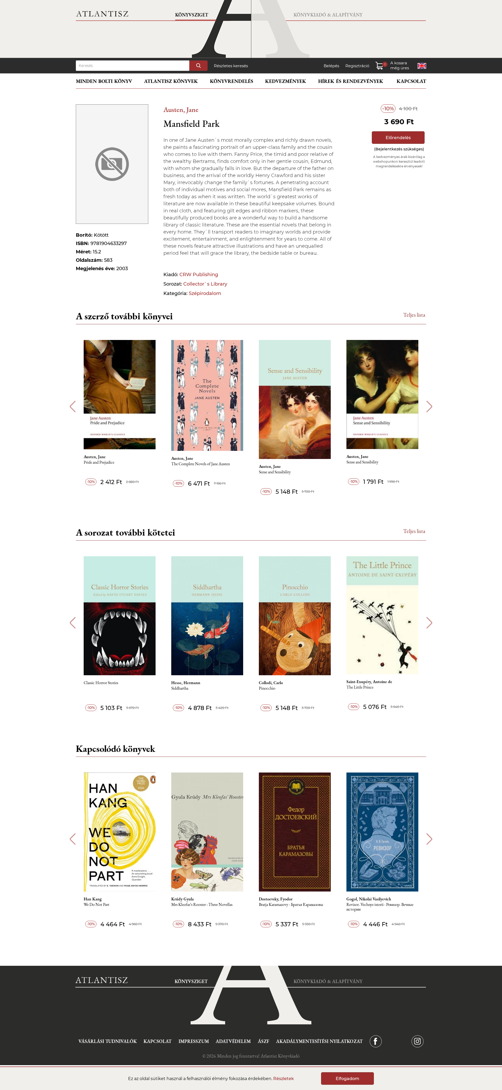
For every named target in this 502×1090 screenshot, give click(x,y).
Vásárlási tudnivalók (107, 1041)
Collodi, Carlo (271, 682)
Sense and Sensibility (275, 472)
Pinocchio (267, 688)
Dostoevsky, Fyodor (276, 899)
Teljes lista (414, 315)
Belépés (331, 65)
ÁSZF (263, 1041)
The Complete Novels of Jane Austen (200, 464)
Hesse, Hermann (185, 682)
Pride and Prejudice (99, 462)
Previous (72, 406)
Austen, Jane (180, 109)
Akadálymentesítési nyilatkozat (319, 1041)
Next (429, 406)
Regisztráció (357, 65)
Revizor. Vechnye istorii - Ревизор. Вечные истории (379, 907)
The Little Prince (359, 687)
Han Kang (93, 899)
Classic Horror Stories (101, 682)
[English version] (422, 66)
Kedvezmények (285, 81)
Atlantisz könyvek (171, 81)
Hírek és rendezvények (350, 81)
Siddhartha (179, 688)
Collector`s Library (205, 284)
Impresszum (194, 1041)
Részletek (283, 1078)
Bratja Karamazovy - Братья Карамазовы (291, 904)
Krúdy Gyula (182, 899)
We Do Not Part (96, 904)
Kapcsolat (411, 81)
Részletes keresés (231, 65)
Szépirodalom (205, 293)
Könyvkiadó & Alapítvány (328, 15)
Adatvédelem (233, 1041)
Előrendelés (398, 137)
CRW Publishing (198, 274)
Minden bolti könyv (104, 81)
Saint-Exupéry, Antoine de (369, 681)
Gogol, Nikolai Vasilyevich (368, 899)
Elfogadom (347, 1078)
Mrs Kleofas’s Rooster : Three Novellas (201, 904)
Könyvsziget (191, 15)
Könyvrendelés (231, 81)
